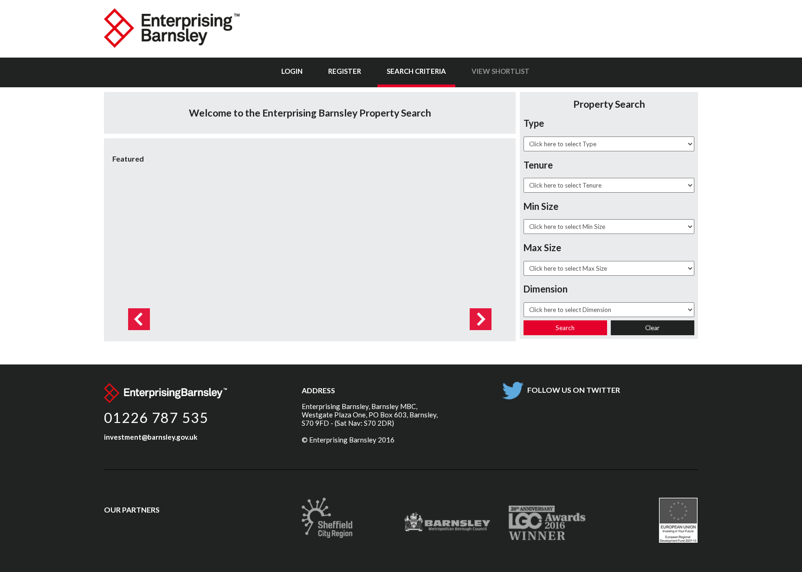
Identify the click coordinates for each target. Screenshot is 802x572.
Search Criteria (416, 71)
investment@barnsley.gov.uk (150, 437)
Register (344, 71)
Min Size (541, 206)
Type (534, 123)
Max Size (542, 247)
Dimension (546, 288)
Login (292, 71)
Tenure (538, 164)
